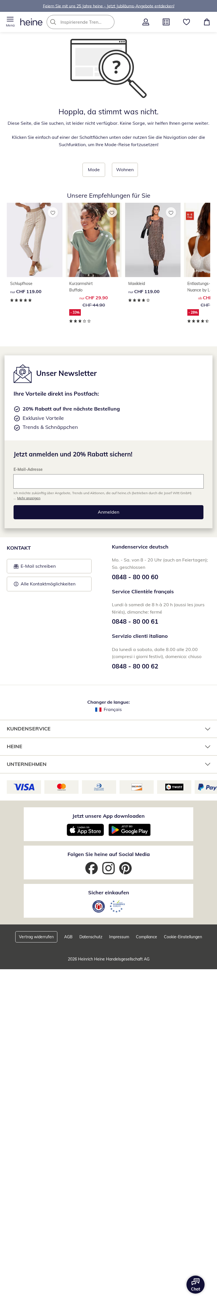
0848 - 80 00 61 (135, 621)
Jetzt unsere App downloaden (108, 816)
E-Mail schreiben (35, 567)
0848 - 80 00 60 (135, 577)
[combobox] (89, 22)
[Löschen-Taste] (108, 22)
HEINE (14, 746)
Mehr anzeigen (28, 498)
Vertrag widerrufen (36, 936)
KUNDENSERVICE (29, 728)
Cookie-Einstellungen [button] (183, 936)
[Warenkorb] (207, 22)
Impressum (119, 936)
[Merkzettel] (186, 22)
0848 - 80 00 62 (135, 666)
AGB (68, 936)
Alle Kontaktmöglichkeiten (48, 584)
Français (113, 709)
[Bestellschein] (166, 22)
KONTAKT (19, 548)
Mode (94, 169)
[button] (10, 22)
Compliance (146, 936)
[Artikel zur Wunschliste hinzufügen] (53, 212)
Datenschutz (90, 936)
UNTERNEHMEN (27, 764)
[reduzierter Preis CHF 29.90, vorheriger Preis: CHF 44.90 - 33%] (93, 240)
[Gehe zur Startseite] (31, 22)
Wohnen (125, 169)
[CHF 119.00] (34, 240)
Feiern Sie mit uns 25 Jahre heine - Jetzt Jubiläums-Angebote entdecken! (108, 5)
